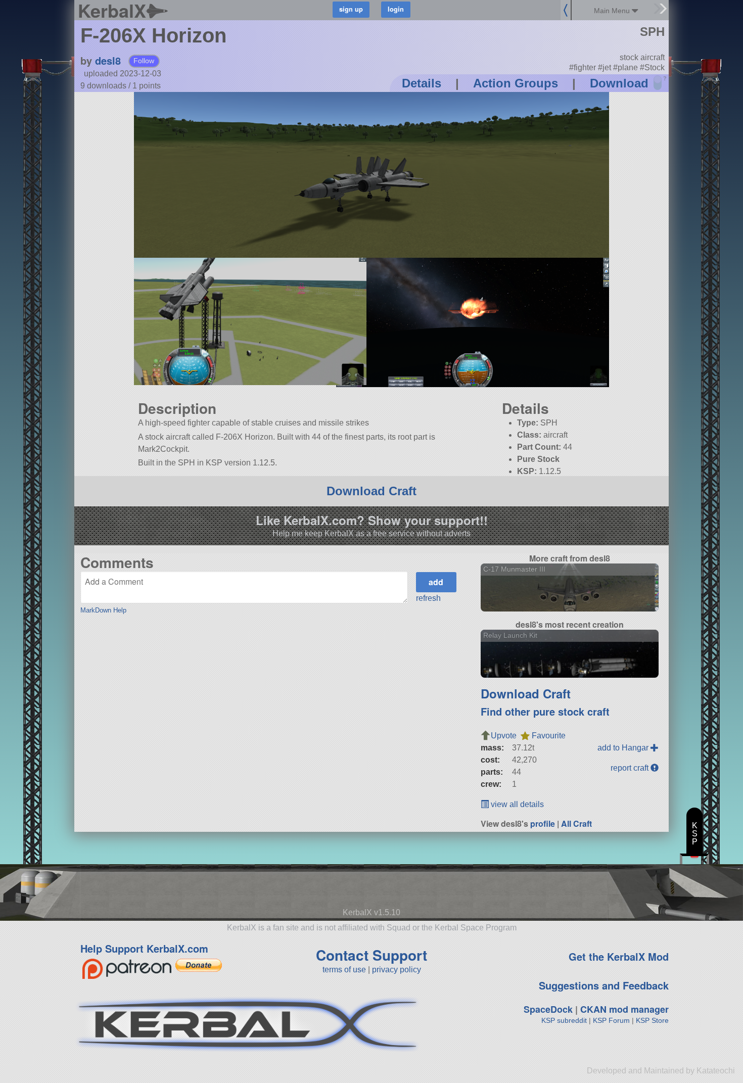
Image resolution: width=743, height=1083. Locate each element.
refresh (428, 598)
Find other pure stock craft (545, 711)
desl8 (108, 60)
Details (421, 83)
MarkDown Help (103, 610)
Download (619, 83)
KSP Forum (611, 1020)
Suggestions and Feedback (604, 985)
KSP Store (652, 1020)
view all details (516, 804)
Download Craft (371, 491)
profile (542, 823)
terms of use (344, 969)
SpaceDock (548, 1009)
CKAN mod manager (624, 1009)
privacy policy (396, 969)
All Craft (576, 823)
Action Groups (515, 83)
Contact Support (371, 955)
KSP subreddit (564, 1020)
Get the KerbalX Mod (619, 956)
